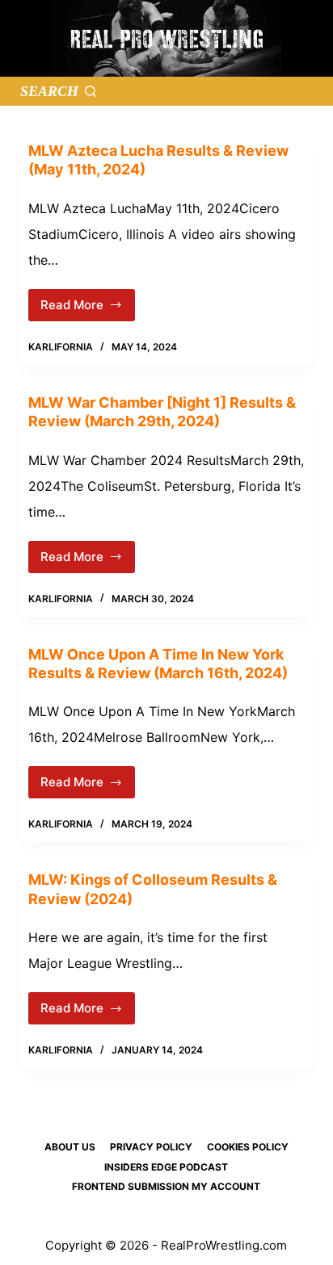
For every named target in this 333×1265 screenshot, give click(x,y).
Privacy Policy (151, 1147)
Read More (82, 309)
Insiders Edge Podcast (166, 1167)
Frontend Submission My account (166, 1186)
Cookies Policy (248, 1147)
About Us (69, 1147)
